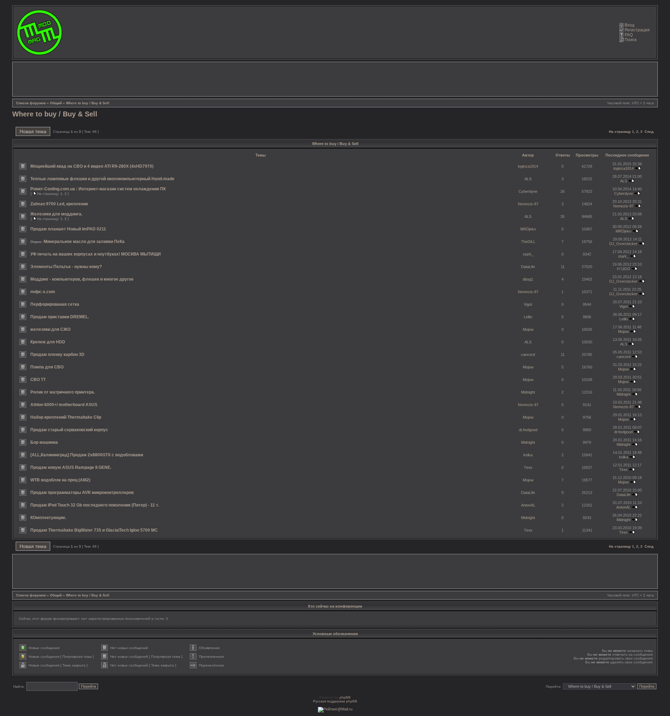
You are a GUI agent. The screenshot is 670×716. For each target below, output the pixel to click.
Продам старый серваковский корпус (69, 429)
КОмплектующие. (48, 517)
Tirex (528, 467)
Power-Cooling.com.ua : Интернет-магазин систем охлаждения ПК (98, 188)
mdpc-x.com (42, 291)
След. (649, 132)
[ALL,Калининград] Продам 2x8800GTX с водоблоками (86, 454)
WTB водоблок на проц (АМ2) (60, 480)
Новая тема (33, 131)
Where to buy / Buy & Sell (87, 103)
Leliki (528, 317)
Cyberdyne (528, 191)
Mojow (528, 329)
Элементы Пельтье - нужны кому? (66, 266)
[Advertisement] (335, 79)
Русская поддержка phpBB (335, 701)
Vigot (528, 304)
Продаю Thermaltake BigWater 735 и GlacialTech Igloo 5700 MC (94, 530)
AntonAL (528, 505)
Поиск (630, 39)
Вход (629, 25)
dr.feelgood (528, 430)
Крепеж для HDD (47, 342)
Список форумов (31, 103)
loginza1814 (528, 166)
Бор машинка (44, 442)
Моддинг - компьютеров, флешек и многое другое (82, 279)
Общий (56, 103)
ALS (527, 179)
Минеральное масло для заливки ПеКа (84, 241)
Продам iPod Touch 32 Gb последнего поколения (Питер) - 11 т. (94, 505)
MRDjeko (528, 229)
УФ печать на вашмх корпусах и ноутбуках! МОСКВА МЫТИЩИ (95, 254)
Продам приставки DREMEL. (59, 316)
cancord (528, 354)
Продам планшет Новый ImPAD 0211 (68, 229)
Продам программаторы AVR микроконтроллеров (82, 492)
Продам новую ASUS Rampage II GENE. (70, 467)
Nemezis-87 (528, 204)
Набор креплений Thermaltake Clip (65, 417)
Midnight (528, 392)
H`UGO (623, 269)
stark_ (528, 254)
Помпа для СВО (47, 367)
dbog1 (528, 279)
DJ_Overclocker (623, 244)
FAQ (629, 34)
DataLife (528, 267)
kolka (528, 455)
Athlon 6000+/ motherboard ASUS (63, 404)
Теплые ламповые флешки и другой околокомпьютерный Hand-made (102, 178)
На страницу (620, 132)
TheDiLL (528, 241)
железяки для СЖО (50, 329)
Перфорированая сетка (54, 304)
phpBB (345, 697)
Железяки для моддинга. (56, 214)
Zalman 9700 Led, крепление (59, 203)
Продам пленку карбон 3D (57, 354)
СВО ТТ (38, 379)
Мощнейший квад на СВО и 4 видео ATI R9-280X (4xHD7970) (92, 166)
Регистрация (637, 30)
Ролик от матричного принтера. (62, 392)
